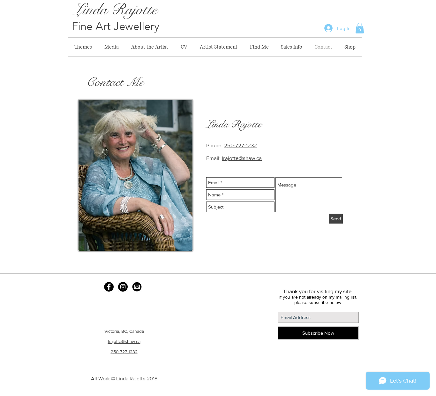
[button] (359, 28)
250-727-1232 (240, 145)
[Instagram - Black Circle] (123, 287)
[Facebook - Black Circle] (109, 287)
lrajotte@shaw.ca (242, 158)
